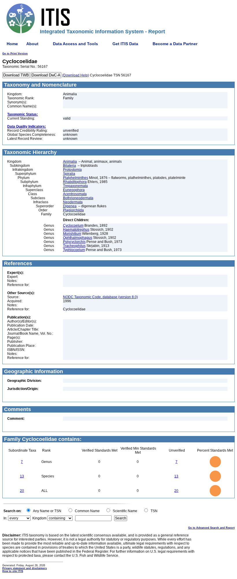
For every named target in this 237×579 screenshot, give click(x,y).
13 (22, 476)
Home (12, 43)
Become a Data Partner (175, 43)
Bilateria (69, 166)
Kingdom (39, 518)
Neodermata (73, 202)
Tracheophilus (74, 246)
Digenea (70, 206)
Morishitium (72, 234)
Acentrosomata (75, 194)
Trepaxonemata (75, 186)
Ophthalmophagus (77, 238)
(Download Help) (75, 75)
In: (5, 518)
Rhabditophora (75, 182)
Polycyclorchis (74, 242)
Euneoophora (74, 190)
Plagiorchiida (73, 210)
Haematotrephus (76, 230)
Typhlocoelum (74, 250)
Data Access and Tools (75, 43)
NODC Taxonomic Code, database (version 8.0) (100, 297)
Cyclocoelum (73, 225)
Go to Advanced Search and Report (211, 527)
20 (22, 491)
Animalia (70, 162)
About (32, 43)
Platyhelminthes (75, 178)
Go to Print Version (15, 53)
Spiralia (69, 174)
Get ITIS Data (125, 43)
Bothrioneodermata (78, 198)
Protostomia (72, 170)
